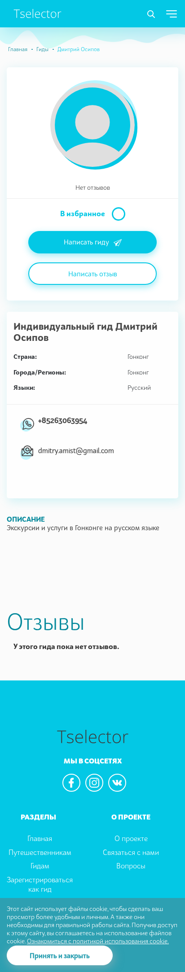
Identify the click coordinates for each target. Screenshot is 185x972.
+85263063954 (62, 420)
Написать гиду (86, 242)
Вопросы (130, 865)
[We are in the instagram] (94, 783)
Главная (17, 49)
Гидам (40, 865)
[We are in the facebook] (71, 783)
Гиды (42, 49)
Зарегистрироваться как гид (40, 884)
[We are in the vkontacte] (117, 783)
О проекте (131, 838)
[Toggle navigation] (151, 14)
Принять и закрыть (60, 955)
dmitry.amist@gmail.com (76, 450)
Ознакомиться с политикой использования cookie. (98, 941)
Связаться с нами (131, 852)
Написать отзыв (92, 274)
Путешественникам (40, 852)
